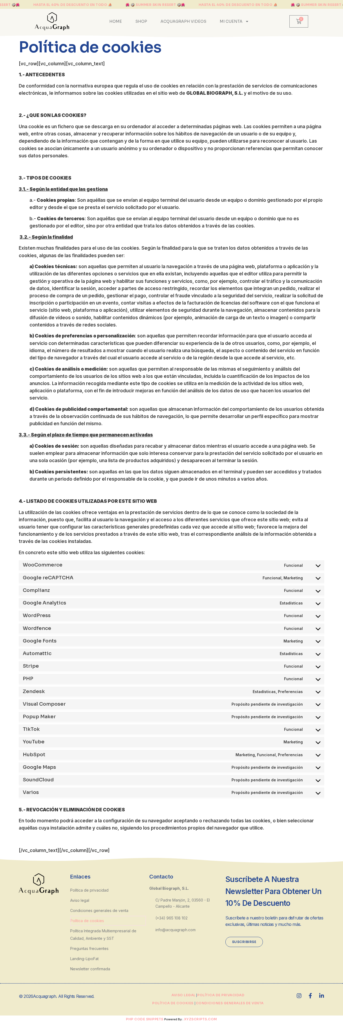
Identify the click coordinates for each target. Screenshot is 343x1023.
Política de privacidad (89, 890)
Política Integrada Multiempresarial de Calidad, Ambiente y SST (103, 935)
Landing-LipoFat (84, 958)
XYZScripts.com (200, 1019)
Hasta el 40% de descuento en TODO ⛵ (72, 4)
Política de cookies (87, 920)
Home (115, 21)
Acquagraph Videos (183, 21)
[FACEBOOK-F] (310, 995)
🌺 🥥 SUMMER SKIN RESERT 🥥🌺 (155, 4)
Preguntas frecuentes (89, 948)
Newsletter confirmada (90, 969)
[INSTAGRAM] (299, 995)
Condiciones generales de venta (99, 910)
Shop (141, 21)
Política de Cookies (172, 1003)
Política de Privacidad (220, 995)
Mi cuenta (231, 21)
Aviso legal (79, 900)
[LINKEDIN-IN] (321, 995)
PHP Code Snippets (144, 1019)
